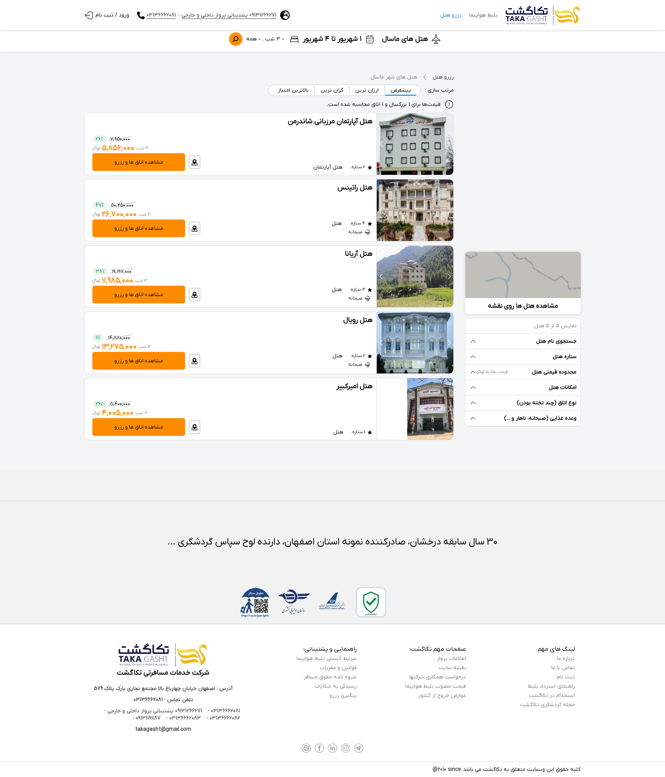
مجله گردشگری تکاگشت (547, 704)
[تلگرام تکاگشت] (358, 748)
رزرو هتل (450, 15)
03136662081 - (223, 711)
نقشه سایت (452, 668)
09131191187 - (146, 718)
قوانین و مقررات (338, 668)
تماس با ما (563, 668)
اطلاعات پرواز (451, 658)
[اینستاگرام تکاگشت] (345, 748)
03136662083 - (182, 718)
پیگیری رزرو (343, 695)
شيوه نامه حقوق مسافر (330, 677)
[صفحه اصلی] (543, 15)
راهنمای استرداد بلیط (551, 686)
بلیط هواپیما (483, 15)
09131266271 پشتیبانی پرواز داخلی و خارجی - (153, 711)
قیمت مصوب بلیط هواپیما (435, 686)
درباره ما (566, 658)
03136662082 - (222, 718)
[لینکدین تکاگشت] (332, 748)
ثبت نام (566, 677)
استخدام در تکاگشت (552, 695)
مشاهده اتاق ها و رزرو (138, 162)
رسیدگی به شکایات (336, 686)
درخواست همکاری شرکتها (437, 677)
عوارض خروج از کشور (442, 695)
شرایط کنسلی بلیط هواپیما (326, 658)
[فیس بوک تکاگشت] (319, 748)
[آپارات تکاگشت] (306, 748)
